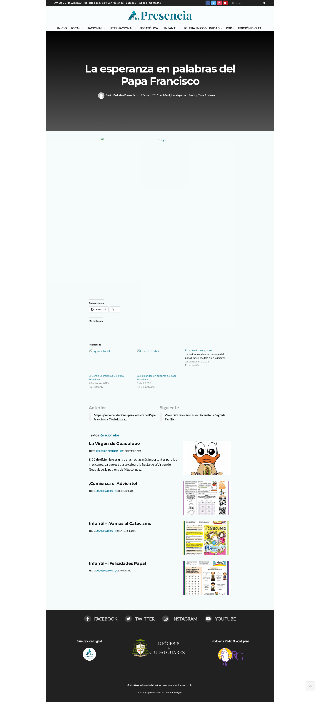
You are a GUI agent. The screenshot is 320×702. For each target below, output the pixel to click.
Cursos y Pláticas (136, 2)
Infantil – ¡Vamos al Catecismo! (120, 523)
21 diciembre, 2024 (131, 451)
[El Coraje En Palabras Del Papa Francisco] (111, 361)
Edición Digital (250, 28)
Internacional (121, 28)
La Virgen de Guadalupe (114, 443)
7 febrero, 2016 (149, 95)
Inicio (62, 28)
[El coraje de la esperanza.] (209, 358)
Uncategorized (179, 95)
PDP (229, 28)
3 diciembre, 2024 (125, 491)
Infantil (171, 28)
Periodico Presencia (124, 95)
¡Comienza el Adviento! (113, 483)
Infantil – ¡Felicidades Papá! (117, 563)
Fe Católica (148, 28)
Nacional (94, 28)
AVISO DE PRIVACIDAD (68, 2)
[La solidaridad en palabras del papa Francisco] (159, 361)
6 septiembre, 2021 (126, 531)
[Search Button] (263, 3)
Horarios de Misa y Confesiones (104, 2)
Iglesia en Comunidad (202, 28)
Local (75, 28)
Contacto (155, 2)
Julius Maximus (104, 491)
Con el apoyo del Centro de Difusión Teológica (160, 692)
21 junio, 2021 (123, 570)
